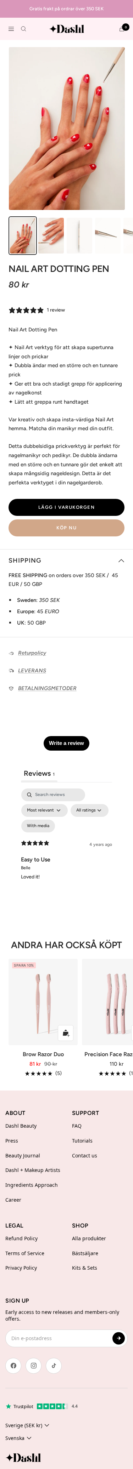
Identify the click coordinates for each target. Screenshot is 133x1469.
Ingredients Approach (31, 1185)
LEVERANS (32, 670)
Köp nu (66, 527)
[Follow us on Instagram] (33, 1366)
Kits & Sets (84, 1267)
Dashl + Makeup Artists (32, 1170)
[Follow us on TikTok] (54, 1366)
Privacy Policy (21, 1267)
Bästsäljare (85, 1253)
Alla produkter (89, 1238)
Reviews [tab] (39, 773)
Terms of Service (24, 1253)
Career (13, 1199)
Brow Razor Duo (43, 1054)
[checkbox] (38, 826)
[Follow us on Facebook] (13, 1366)
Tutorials (82, 1140)
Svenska (14, 1438)
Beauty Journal (22, 1155)
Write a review (66, 743)
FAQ (77, 1125)
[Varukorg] (121, 29)
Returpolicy (32, 653)
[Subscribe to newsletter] (118, 1338)
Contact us (84, 1155)
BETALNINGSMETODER (47, 688)
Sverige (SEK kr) (23, 1425)
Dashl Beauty (21, 1125)
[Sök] (23, 29)
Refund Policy (21, 1238)
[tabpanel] (66, 849)
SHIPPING (25, 560)
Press (11, 1140)
